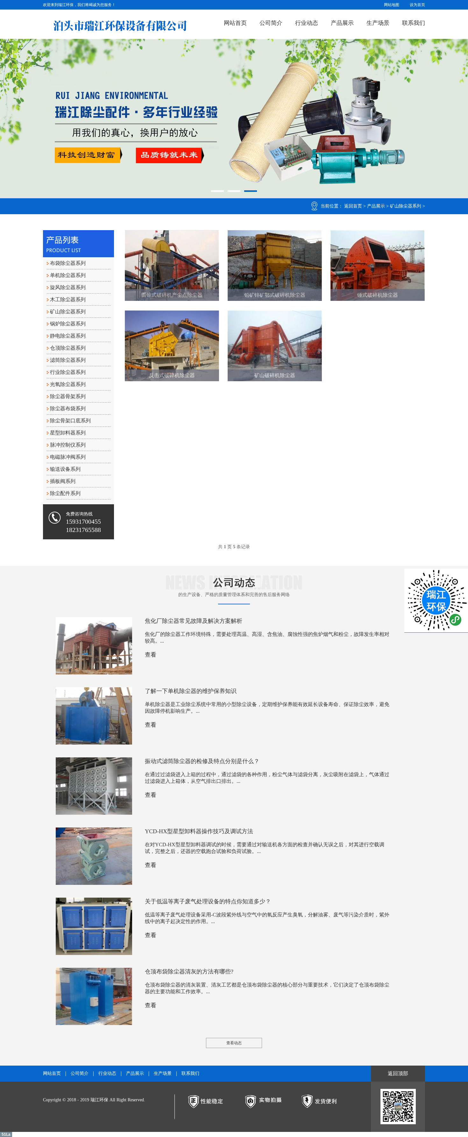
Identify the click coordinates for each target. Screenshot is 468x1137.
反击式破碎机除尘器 (172, 375)
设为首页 (417, 5)
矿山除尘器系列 (405, 206)
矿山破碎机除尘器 (274, 375)
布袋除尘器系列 (68, 263)
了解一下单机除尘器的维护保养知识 (191, 691)
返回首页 (353, 206)
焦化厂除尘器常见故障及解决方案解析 (193, 621)
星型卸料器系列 (68, 432)
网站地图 (391, 5)
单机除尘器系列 (68, 275)
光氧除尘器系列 (68, 384)
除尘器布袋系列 (68, 408)
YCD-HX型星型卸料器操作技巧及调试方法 (199, 831)
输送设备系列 (65, 469)
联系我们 (413, 23)
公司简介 (270, 23)
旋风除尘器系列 (68, 287)
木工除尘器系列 (68, 299)
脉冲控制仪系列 (68, 445)
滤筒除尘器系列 (68, 360)
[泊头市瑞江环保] (119, 25)
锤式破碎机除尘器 (377, 295)
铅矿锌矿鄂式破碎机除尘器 (274, 295)
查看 (150, 655)
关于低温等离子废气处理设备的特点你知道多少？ (208, 901)
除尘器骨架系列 (68, 396)
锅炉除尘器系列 (68, 323)
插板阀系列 (62, 481)
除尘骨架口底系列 (70, 420)
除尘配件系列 (65, 493)
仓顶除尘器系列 (68, 348)
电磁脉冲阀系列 (68, 457)
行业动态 (306, 23)
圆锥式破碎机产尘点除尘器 (171, 295)
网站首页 (235, 23)
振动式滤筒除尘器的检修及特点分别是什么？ (202, 761)
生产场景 (377, 23)
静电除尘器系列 (68, 336)
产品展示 (342, 23)
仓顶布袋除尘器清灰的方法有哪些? (189, 971)
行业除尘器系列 (68, 372)
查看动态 (234, 1043)
